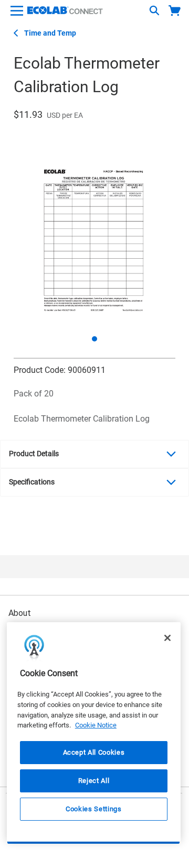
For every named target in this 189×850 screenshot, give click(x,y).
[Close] (167, 637)
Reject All (94, 781)
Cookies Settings (94, 809)
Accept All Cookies (94, 752)
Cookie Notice (96, 725)
